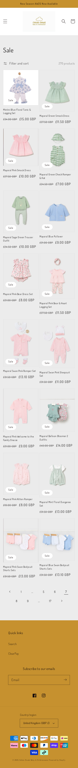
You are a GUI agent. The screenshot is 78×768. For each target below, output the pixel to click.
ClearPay (13, 653)
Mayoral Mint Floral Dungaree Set (55, 503)
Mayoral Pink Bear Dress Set (18, 294)
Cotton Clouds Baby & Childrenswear (34, 760)
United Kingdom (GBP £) (36, 723)
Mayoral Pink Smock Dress (17, 170)
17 (50, 601)
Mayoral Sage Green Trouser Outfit (18, 239)
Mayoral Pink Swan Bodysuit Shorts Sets (18, 568)
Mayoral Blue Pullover (51, 236)
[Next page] (61, 600)
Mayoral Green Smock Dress (54, 115)
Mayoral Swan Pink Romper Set (19, 370)
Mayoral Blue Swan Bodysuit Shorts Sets (54, 567)
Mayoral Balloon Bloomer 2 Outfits (54, 437)
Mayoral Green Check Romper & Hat (55, 176)
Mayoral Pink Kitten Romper (18, 499)
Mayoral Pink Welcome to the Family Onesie (18, 438)
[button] (5, 21)
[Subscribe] (65, 679)
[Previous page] (10, 591)
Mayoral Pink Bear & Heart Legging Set (53, 305)
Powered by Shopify (57, 760)
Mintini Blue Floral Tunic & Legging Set (17, 111)
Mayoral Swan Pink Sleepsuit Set (55, 374)
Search (12, 644)
